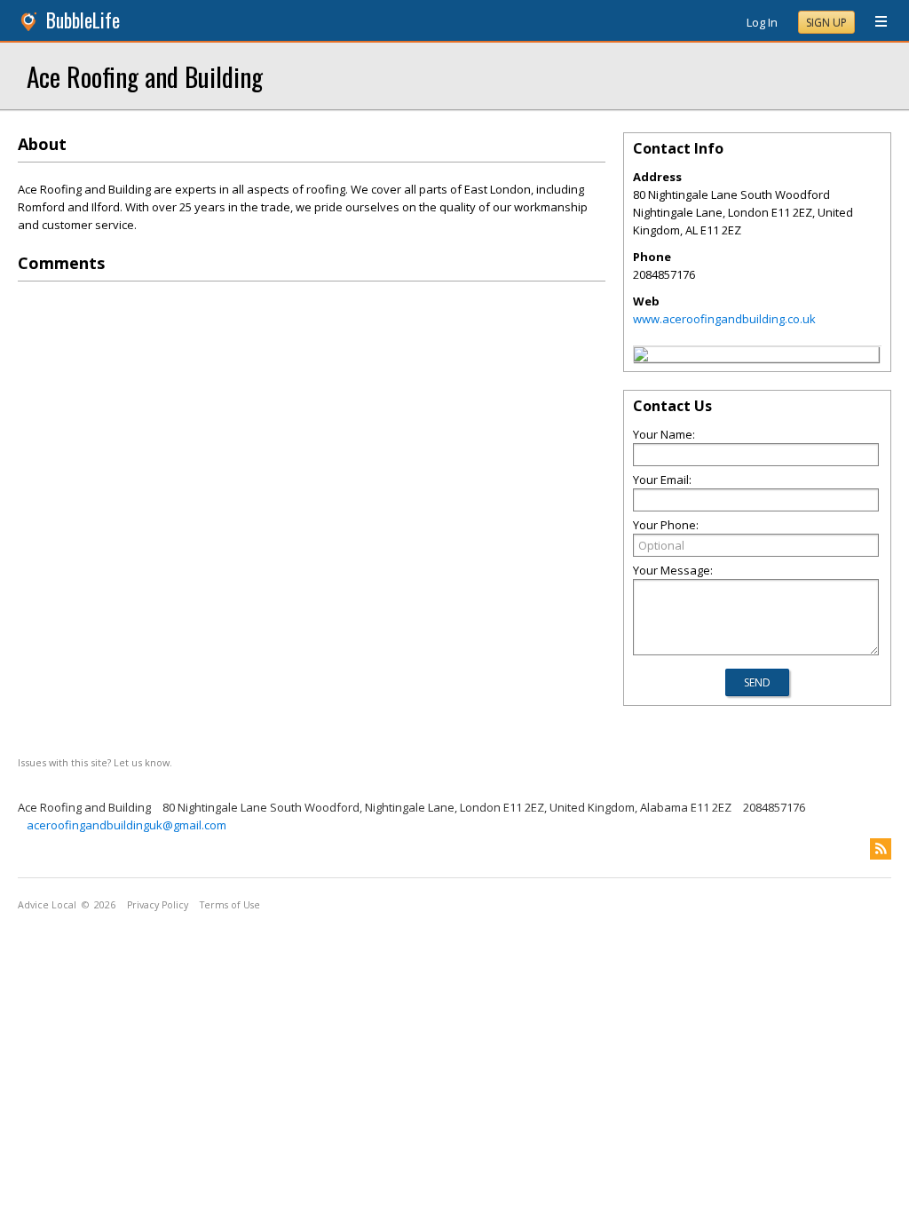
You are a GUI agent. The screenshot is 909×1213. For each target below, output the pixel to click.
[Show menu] (874, 22)
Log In (762, 22)
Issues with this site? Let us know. (95, 762)
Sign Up (826, 22)
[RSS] (880, 849)
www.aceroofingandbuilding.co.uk (724, 319)
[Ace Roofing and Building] (641, 357)
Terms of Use (230, 905)
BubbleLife (83, 20)
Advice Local (47, 905)
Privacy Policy (157, 905)
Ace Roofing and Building (145, 76)
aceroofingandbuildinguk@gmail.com (126, 825)
